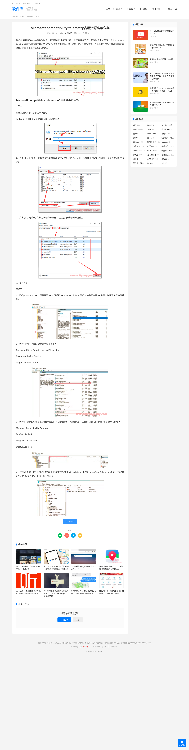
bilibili (137, 159)
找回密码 (36, 3)
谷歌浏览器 (167, 146)
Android (138, 129)
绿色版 (137, 155)
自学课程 (143, 9)
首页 (108, 9)
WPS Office (153, 150)
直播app (138, 142)
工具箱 (169, 9)
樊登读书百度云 (139, 163)
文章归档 (113, 646)
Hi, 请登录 (16, 3)
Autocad (166, 142)
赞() (86, 33)
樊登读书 (166, 129)
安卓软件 (131, 9)
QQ (164, 163)
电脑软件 (117, 9)
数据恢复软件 (167, 155)
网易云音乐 (153, 142)
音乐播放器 (153, 155)
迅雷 (136, 138)
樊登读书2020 (167, 150)
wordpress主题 (153, 134)
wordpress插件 (167, 138)
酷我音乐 (166, 159)
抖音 (136, 134)
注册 (77, 620)
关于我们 (156, 9)
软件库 (17, 9)
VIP (136, 125)
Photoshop (139, 150)
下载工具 (138, 146)
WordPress (153, 125)
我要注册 (26, 3)
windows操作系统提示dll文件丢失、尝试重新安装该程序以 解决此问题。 (56, 593)
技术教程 (30, 16)
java (150, 163)
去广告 (151, 138)
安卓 (150, 129)
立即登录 (64, 620)
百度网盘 (152, 159)
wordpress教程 (167, 125)
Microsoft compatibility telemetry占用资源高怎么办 (70, 28)
